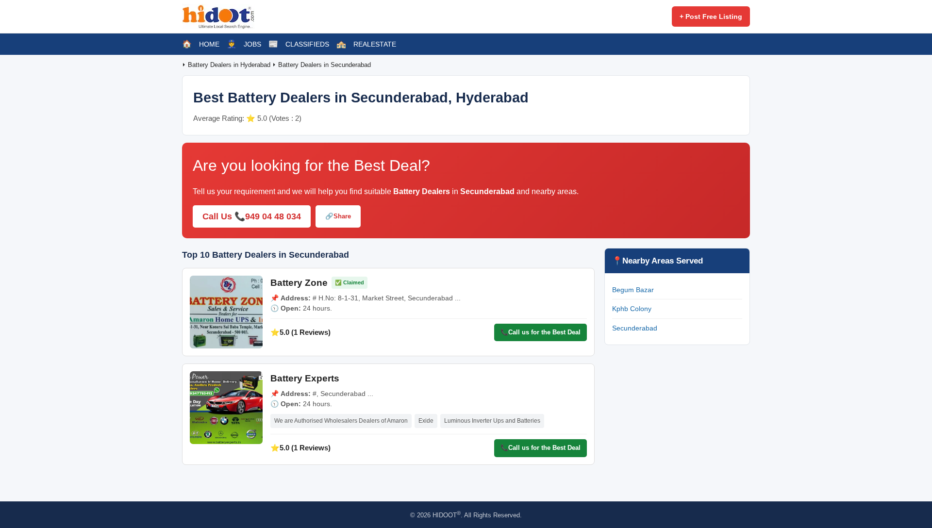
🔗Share (338, 216)
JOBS (252, 44)
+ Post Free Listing (711, 16)
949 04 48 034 (273, 216)
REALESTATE (374, 44)
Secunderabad (634, 328)
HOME (209, 44)
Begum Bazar (633, 290)
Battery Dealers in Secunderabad (324, 64)
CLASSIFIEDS (307, 44)
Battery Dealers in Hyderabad (230, 64)
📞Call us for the (540, 332)
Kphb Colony (631, 309)
